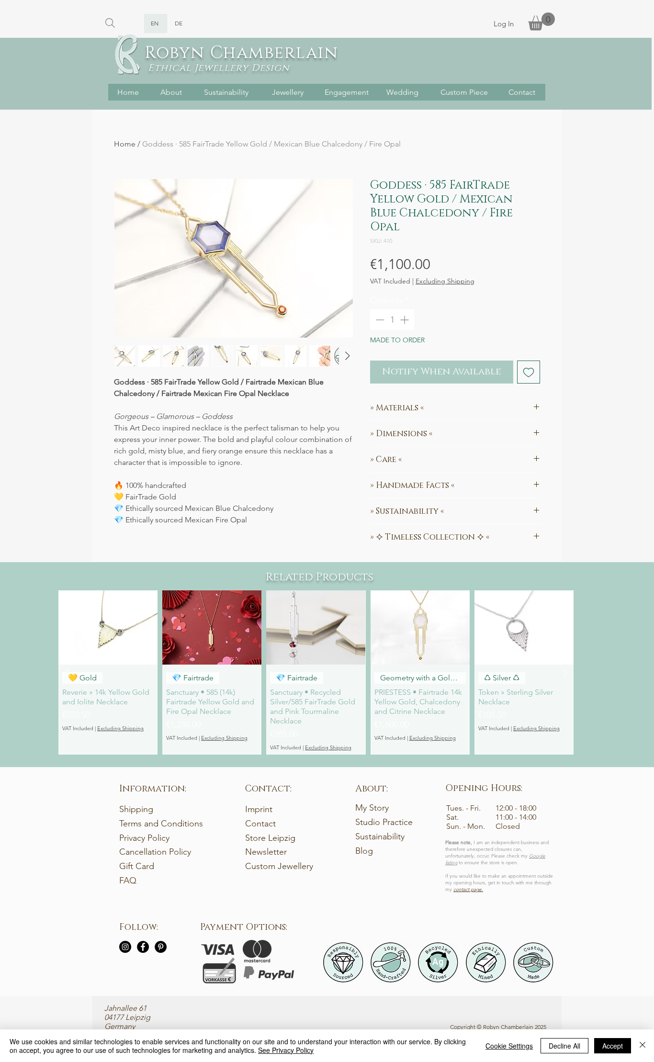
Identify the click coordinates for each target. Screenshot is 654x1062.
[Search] (110, 23)
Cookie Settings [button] (509, 1046)
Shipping (136, 809)
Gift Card (136, 866)
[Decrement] (379, 319)
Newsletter (266, 852)
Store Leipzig (270, 838)
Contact (260, 823)
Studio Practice (384, 822)
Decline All (564, 1046)
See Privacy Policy (286, 1050)
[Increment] (405, 319)
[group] (316, 672)
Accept (612, 1046)
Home (124, 143)
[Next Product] (565, 672)
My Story (372, 807)
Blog (364, 851)
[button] (541, 21)
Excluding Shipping (445, 281)
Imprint (258, 809)
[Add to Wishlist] (528, 372)
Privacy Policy (144, 838)
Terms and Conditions (161, 823)
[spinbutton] (392, 319)
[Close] (642, 1045)
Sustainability (380, 836)
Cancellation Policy (155, 852)
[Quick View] (108, 627)
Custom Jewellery (279, 866)
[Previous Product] (66, 672)
